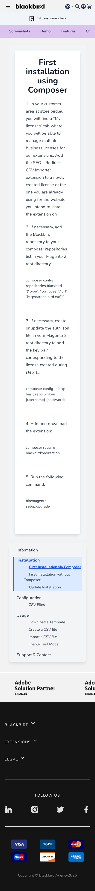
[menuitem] (26, 550)
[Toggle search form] (77, 6)
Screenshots (19, 31)
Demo (45, 31)
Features (68, 31)
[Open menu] (8, 6)
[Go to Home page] (37, 6)
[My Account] (83, 6)
